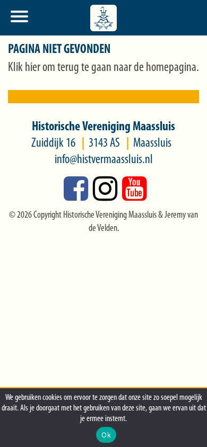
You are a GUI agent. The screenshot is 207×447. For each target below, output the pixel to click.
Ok (106, 435)
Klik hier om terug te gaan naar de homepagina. (103, 67)
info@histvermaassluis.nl (104, 160)
